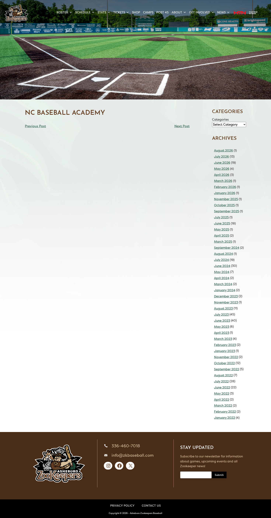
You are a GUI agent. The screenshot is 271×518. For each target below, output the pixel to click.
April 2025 (221, 235)
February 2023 (225, 345)
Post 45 (162, 12)
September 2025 (226, 211)
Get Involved (199, 12)
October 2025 (224, 205)
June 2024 (222, 266)
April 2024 (221, 278)
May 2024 (221, 272)
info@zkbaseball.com (133, 455)
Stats (102, 12)
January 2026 (224, 193)
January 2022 (224, 418)
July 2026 (221, 156)
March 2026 (223, 181)
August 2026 (223, 150)
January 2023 (224, 351)
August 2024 (223, 254)
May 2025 (221, 229)
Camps (148, 12)
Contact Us (151, 506)
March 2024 (223, 284)
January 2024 (224, 290)
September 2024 (226, 248)
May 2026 (221, 169)
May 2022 (221, 393)
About (177, 12)
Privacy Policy (122, 506)
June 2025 (222, 223)
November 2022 (226, 357)
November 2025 (226, 199)
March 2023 (223, 339)
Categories (220, 119)
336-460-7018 (126, 446)
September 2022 (226, 369)
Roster (62, 12)
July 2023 (221, 314)
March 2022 (223, 405)
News (221, 12)
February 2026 (225, 187)
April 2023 (221, 333)
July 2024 (221, 260)
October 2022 (224, 363)
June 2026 (222, 163)
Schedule (83, 12)
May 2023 (221, 327)
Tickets (119, 12)
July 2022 (221, 381)
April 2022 (221, 400)
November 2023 (226, 302)
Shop (136, 12)
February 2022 (225, 412)
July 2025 (221, 217)
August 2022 (223, 375)
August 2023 (223, 308)
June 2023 (222, 321)
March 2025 (223, 242)
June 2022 (222, 387)
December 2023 (226, 296)
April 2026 (221, 175)
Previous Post (35, 126)
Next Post (182, 126)
